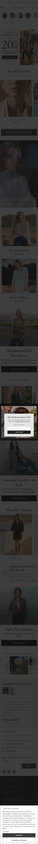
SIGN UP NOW (19, 432)
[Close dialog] (35, 407)
